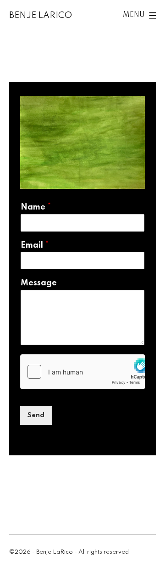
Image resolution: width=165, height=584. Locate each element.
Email (35, 245)
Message (39, 283)
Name (36, 207)
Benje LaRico (40, 15)
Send (36, 415)
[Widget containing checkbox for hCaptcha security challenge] (82, 371)
